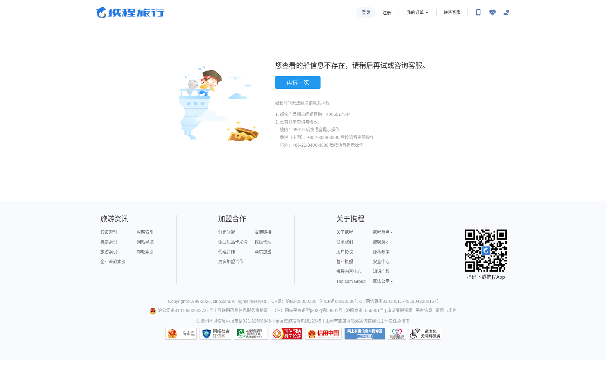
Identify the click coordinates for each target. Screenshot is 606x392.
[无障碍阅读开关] (492, 12)
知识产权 (381, 271)
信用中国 (323, 334)
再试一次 (298, 82)
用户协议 (344, 252)
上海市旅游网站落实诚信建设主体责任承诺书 (367, 321)
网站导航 (145, 242)
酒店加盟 (263, 252)
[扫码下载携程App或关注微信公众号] (478, 12)
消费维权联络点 (397, 334)
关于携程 (344, 232)
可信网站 (286, 334)
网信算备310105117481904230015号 (402, 301)
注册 (387, 13)
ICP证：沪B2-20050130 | (294, 301)
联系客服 (452, 13)
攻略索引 (145, 232)
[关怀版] (506, 12)
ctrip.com (221, 301)
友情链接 (263, 232)
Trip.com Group (351, 281)
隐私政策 (381, 252)
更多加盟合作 (230, 261)
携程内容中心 (349, 271)
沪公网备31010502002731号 (185, 310)
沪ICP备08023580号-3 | (342, 301)
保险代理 (263, 242)
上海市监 (186, 333)
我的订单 (415, 13)
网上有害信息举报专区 (364, 334)
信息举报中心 (251, 334)
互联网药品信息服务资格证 (242, 310)
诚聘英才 (381, 242)
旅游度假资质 (399, 310)
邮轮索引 (145, 252)
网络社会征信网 (221, 334)
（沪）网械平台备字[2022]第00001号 (307, 310)
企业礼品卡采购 (233, 242)
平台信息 (424, 310)
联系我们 (344, 242)
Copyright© (179, 301)
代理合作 (226, 252)
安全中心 (381, 261)
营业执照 (344, 261)
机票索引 (108, 242)
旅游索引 (108, 252)
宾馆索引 (108, 232)
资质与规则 (446, 310)
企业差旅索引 (113, 261)
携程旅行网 (130, 12)
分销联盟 (226, 232)
